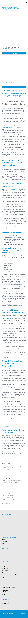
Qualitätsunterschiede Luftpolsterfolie (15, 90)
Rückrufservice (5, 570)
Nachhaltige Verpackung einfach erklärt (9, 574)
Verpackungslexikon (6, 601)
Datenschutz (4, 541)
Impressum (4, 539)
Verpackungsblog (5, 603)
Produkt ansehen (14, 53)
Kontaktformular (5, 568)
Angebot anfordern (5, 572)
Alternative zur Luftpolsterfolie (14, 96)
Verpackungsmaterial (7, 127)
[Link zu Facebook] (25, 616)
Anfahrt (3, 594)
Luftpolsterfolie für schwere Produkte (14, 95)
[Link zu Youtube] (23, 616)
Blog (3, 577)
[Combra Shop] (11, 2)
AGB (3, 543)
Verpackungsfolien (15, 189)
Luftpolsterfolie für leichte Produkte (17, 93)
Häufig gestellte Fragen (6, 566)
